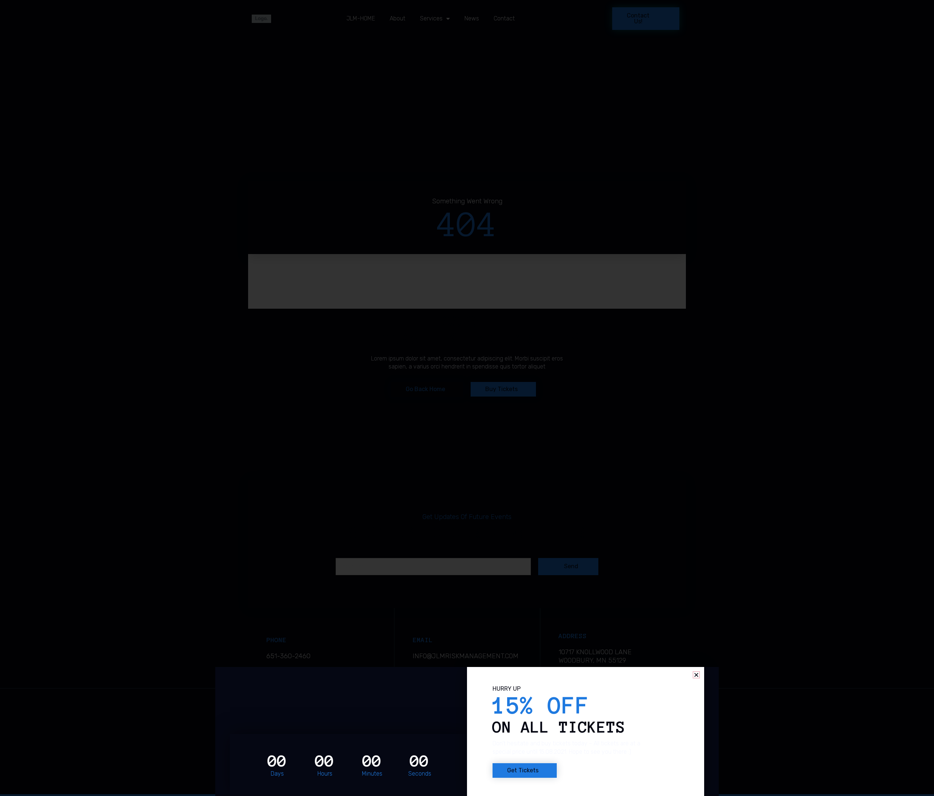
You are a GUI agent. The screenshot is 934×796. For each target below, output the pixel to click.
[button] (696, 675)
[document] (467, 398)
